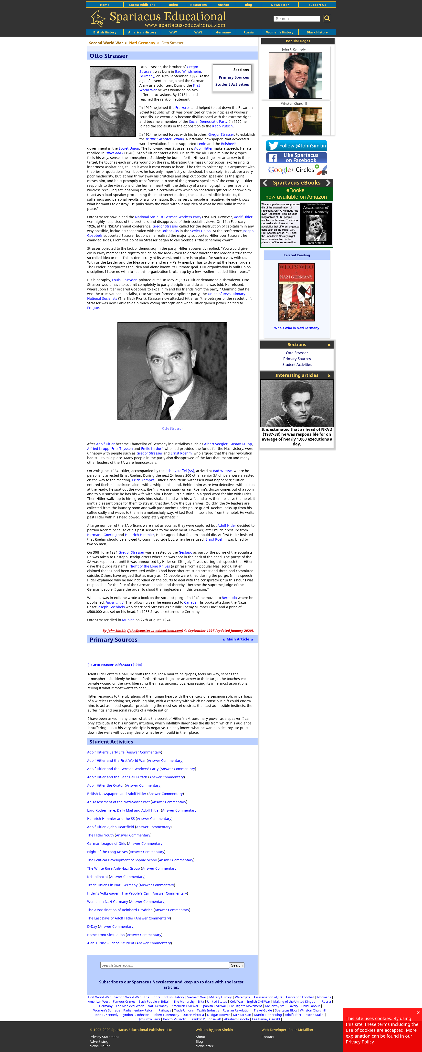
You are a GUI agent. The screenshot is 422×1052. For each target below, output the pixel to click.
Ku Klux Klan (242, 1014)
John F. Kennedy (294, 49)
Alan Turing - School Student (110, 943)
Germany (223, 32)
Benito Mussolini (175, 1019)
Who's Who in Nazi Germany (296, 328)
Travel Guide (263, 1010)
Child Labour (310, 1006)
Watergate (242, 997)
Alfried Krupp (98, 448)
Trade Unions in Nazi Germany (112, 885)
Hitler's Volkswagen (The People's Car (118, 893)
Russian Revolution (237, 1010)
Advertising (99, 1041)
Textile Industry (208, 1010)
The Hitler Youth (100, 835)
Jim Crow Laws (149, 1019)
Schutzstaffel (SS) (180, 470)
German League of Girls (106, 843)
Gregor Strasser (221, 134)
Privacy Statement (104, 1036)
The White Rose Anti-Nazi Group (113, 868)
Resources (198, 4)
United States (217, 1001)
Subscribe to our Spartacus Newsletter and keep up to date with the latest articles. (171, 984)
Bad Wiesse (222, 470)
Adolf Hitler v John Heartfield (110, 827)
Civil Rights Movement (245, 1006)
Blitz (201, 1001)
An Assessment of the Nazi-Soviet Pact (118, 802)
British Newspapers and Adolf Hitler (116, 793)
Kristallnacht (97, 876)
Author (223, 4)
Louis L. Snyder (124, 280)
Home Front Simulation (106, 934)
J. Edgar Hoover (218, 1014)
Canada (190, 602)
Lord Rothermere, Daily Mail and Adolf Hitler (123, 810)
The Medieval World (130, 1006)
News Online (100, 1046)
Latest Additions (142, 4)
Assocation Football (299, 997)
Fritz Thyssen (122, 448)
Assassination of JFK (267, 997)
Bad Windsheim (188, 71)
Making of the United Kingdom (295, 1001)
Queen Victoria (193, 1014)
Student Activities (232, 84)
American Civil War (184, 1006)
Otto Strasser (103, 664)
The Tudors (152, 997)
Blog (248, 4)
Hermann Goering (102, 534)
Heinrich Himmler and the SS (111, 818)
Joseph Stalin (314, 1014)
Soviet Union (129, 148)
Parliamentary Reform (139, 1010)
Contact (268, 1036)
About (200, 1036)
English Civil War (258, 1001)
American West (99, 1001)
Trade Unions (184, 1010)
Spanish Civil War (213, 1006)
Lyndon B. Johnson (135, 1014)
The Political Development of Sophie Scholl (122, 860)
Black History (317, 32)
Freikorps (182, 107)
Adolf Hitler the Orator (105, 785)
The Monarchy (184, 1001)
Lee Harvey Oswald (266, 1019)
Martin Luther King (268, 1014)
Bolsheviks (170, 230)
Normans (324, 997)
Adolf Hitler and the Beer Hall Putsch (117, 777)
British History (173, 997)
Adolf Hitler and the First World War (116, 760)
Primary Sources (234, 77)
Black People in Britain (154, 1001)
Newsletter (280, 4)
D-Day (92, 926)
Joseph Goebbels (111, 607)
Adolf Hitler (203, 148)
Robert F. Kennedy (165, 1014)
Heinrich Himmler (139, 534)
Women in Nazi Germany (107, 901)
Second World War (127, 997)
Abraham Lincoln (236, 1019)
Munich (128, 620)
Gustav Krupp (241, 444)
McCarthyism (275, 1006)
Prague (93, 307)
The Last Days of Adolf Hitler (110, 918)
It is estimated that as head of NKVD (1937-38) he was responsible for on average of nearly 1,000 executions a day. (297, 437)
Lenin (201, 143)
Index (173, 4)
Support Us (317, 4)
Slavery (293, 1006)
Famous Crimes (124, 1001)
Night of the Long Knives (149, 566)
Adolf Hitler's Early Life (106, 752)
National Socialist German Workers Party (168, 217)
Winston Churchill (294, 103)
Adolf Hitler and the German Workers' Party (122, 768)
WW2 (198, 32)
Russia (248, 32)
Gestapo (185, 552)
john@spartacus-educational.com (155, 630)
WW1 (173, 32)
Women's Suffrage (106, 1010)
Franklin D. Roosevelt (205, 1019)
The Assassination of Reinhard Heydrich (120, 910)
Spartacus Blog (286, 1010)
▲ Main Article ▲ (238, 639)
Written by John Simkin (214, 1029)
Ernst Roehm (181, 453)
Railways (164, 1010)
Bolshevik (228, 143)
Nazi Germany (158, 1006)
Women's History (279, 32)
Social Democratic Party (208, 121)
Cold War (236, 1001)
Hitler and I (114, 153)
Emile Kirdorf (152, 448)
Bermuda (229, 597)
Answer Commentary (144, 752)
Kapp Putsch (222, 126)
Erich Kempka (143, 480)
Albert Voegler (216, 444)
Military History (220, 997)
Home (104, 4)
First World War (99, 997)
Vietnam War (196, 997)
